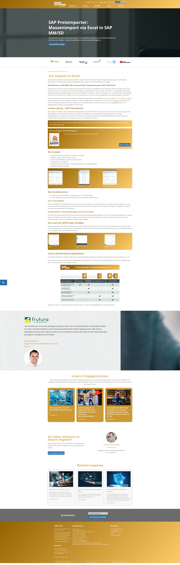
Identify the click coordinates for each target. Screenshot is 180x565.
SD (76, 95)
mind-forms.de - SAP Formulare (78, 534)
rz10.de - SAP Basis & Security (78, 530)
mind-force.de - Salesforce (77, 538)
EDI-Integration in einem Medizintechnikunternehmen (60, 410)
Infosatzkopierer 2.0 (121, 257)
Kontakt (118, 2)
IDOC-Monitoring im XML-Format (59, 489)
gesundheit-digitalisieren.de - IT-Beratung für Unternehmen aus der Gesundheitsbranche (90, 544)
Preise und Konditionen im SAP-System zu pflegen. (117, 98)
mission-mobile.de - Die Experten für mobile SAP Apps (83, 531)
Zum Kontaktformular (59, 553)
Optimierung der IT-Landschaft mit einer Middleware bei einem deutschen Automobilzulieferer (87, 412)
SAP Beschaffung (64, 71)
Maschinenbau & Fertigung (116, 529)
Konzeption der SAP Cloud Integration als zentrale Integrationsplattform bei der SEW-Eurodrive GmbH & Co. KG (118, 412)
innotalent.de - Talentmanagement (79, 540)
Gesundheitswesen (115, 530)
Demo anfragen (125, 145)
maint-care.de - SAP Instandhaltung (79, 537)
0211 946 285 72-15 (94, 2)
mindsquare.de (75, 529)
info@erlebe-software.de (108, 2)
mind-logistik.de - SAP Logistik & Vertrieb (80, 541)
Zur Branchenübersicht (115, 535)
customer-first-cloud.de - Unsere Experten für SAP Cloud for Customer (86, 543)
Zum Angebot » (53, 499)
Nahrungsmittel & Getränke (116, 531)
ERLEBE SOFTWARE (51, 71)
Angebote (58, 71)
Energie (112, 533)
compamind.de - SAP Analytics (78, 533)
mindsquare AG (122, 562)
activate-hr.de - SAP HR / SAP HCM (79, 536)
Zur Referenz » (53, 415)
